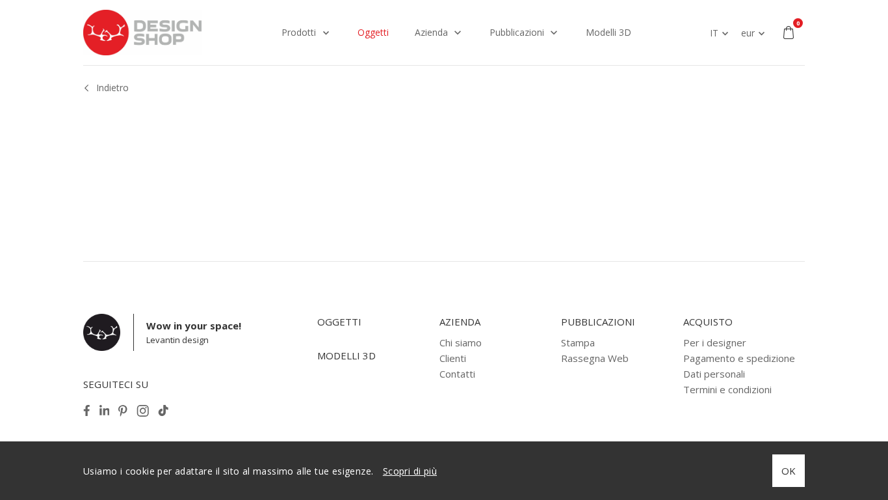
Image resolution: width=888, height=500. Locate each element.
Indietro (112, 87)
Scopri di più (410, 471)
